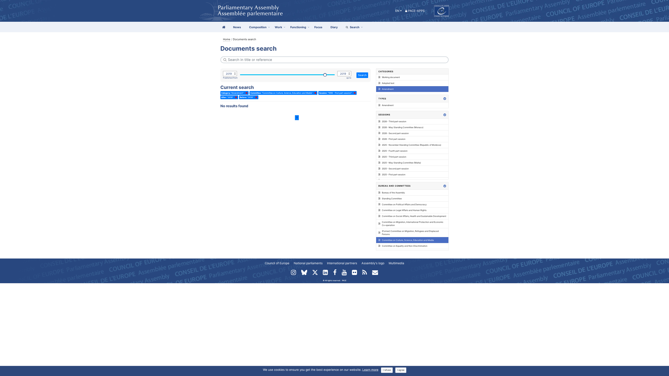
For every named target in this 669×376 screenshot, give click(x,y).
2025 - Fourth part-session (394, 151)
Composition (258, 27)
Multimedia (396, 263)
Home (226, 39)
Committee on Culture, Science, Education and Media (408, 240)
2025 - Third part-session (394, 156)
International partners (342, 263)
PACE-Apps (416, 11)
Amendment (388, 89)
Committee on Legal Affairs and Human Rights (404, 210)
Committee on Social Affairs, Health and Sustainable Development (414, 216)
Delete (246, 93)
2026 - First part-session (393, 139)
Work (278, 27)
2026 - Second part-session (395, 133)
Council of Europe (277, 263)
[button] (444, 98)
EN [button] (397, 11)
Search (354, 27)
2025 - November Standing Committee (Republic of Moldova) (411, 145)
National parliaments (308, 263)
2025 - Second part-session (395, 168)
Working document (391, 77)
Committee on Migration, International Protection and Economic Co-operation (412, 223)
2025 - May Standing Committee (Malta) (401, 162)
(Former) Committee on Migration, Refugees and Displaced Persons (410, 233)
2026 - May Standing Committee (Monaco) (402, 127)
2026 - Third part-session (394, 121)
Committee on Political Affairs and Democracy (404, 204)
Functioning (298, 27)
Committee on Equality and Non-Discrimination (404, 246)
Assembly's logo (373, 263)
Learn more (370, 369)
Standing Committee (392, 198)
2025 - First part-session (393, 174)
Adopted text (388, 83)
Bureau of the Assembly (393, 192)
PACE (344, 280)
